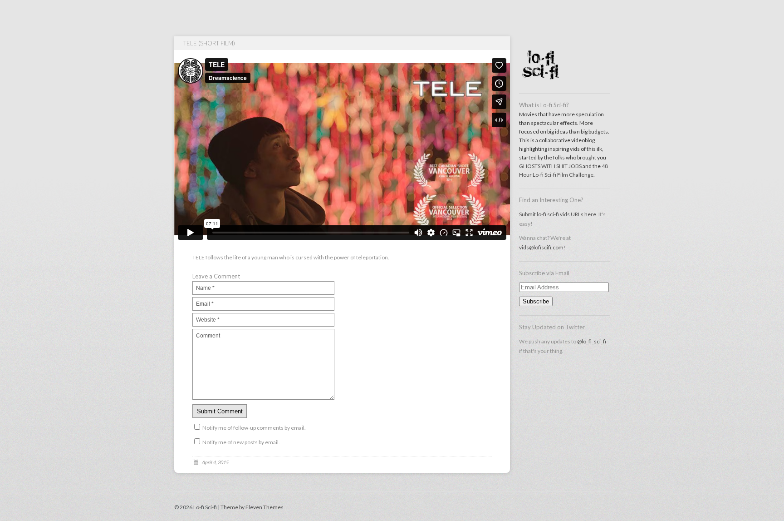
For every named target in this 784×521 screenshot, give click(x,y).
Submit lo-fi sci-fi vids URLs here (557, 214)
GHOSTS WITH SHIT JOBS (550, 166)
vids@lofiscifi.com (541, 247)
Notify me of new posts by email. (241, 442)
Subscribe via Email (544, 273)
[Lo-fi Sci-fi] (564, 84)
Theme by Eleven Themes (252, 507)
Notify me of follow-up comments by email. (254, 427)
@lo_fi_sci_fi (591, 341)
